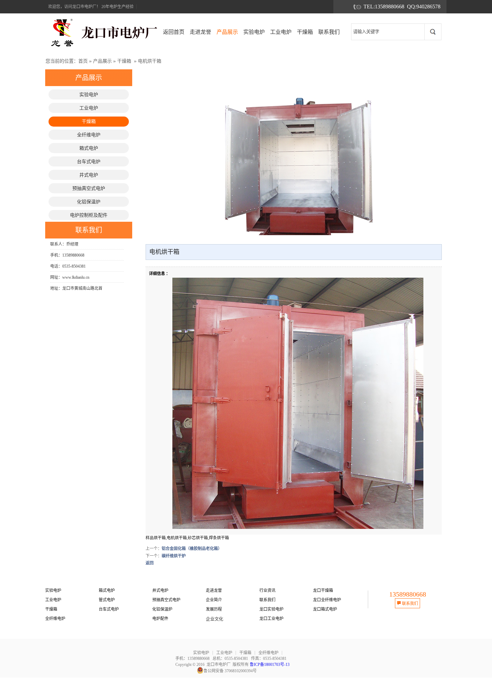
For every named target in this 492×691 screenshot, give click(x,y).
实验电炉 (53, 590)
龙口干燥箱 (323, 590)
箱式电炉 (107, 590)
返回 (150, 563)
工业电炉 (53, 600)
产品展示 (102, 61)
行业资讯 (267, 590)
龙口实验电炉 (271, 609)
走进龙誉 (214, 590)
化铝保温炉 (162, 609)
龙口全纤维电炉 (327, 600)
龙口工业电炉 (271, 618)
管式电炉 (107, 600)
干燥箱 (124, 61)
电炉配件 (160, 618)
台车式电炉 (109, 609)
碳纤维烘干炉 (174, 556)
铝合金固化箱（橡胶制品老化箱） (192, 548)
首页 (83, 61)
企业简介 (214, 600)
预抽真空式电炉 (166, 600)
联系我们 (267, 600)
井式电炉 (160, 590)
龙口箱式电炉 (325, 609)
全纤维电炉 (55, 618)
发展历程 (214, 609)
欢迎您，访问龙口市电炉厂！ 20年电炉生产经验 (91, 6)
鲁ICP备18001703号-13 (270, 664)
